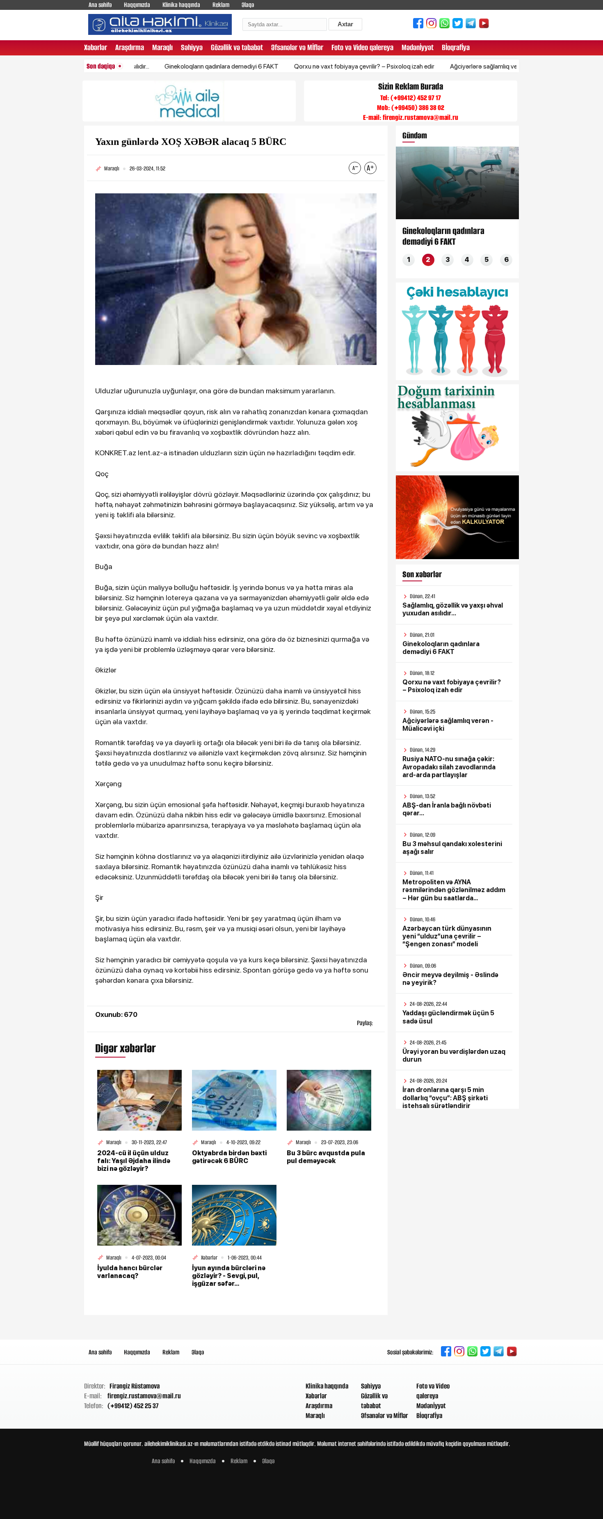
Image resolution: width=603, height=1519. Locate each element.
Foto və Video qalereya (362, 47)
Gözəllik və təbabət (237, 47)
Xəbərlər (95, 47)
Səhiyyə (192, 47)
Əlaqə (248, 4)
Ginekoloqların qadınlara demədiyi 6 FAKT (190, 66)
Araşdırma (129, 47)
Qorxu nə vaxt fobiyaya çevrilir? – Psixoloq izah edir (333, 66)
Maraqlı (162, 47)
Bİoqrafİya (456, 47)
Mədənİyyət (418, 47)
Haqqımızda (137, 4)
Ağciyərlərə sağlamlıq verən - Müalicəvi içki (477, 66)
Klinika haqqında (181, 4)
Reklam (220, 4)
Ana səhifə (100, 4)
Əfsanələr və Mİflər (297, 47)
